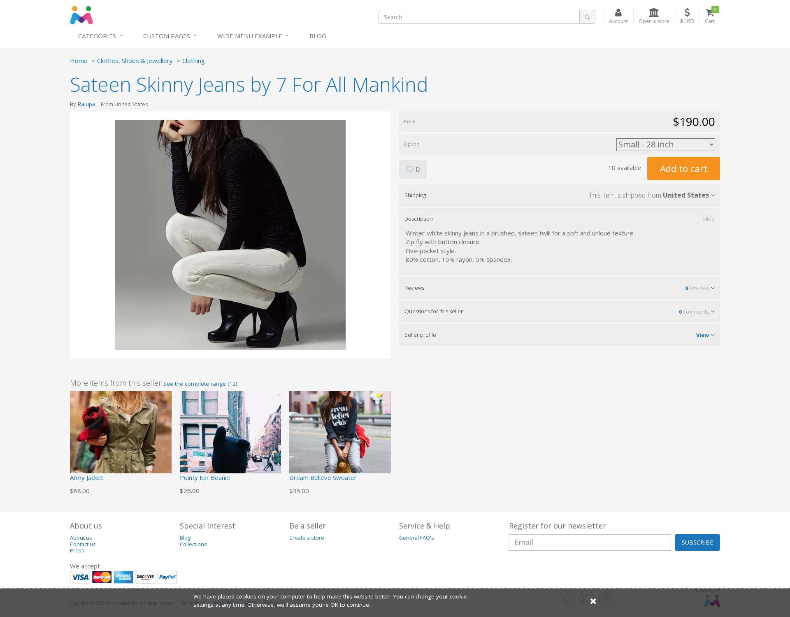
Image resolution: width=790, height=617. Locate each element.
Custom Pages (166, 36)
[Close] (593, 600)
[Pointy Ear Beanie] (230, 441)
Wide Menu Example (249, 36)
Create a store (306, 537)
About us (81, 537)
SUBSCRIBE (697, 542)
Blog (317, 36)
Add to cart (683, 168)
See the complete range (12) (200, 383)
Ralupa (86, 104)
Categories (97, 36)
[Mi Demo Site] (81, 14)
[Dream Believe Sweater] (340, 441)
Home (79, 60)
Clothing (193, 60)
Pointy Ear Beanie (205, 477)
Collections (193, 544)
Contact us (83, 544)
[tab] (560, 195)
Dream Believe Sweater (323, 477)
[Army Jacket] (121, 441)
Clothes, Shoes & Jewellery (135, 60)
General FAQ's (416, 537)
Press (77, 550)
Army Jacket (86, 477)
